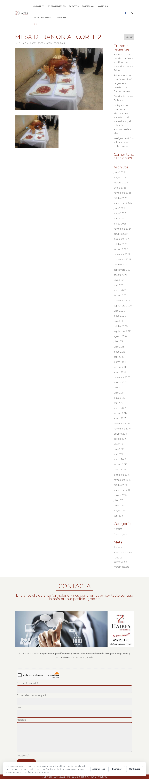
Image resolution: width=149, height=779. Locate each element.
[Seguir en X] (132, 12)
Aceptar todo (98, 769)
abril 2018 (119, 356)
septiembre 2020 (123, 305)
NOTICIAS (103, 6)
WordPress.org (121, 566)
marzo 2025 (120, 223)
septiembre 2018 (122, 331)
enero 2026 (120, 187)
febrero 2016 (120, 464)
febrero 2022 (121, 249)
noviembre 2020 (122, 300)
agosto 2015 (120, 495)
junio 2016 (119, 449)
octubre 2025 (121, 198)
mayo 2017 (119, 397)
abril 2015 (119, 515)
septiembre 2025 (123, 203)
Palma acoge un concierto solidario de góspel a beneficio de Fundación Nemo (123, 83)
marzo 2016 (120, 459)
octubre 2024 (121, 233)
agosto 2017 (120, 382)
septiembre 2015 (122, 490)
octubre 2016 (120, 433)
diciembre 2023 (122, 238)
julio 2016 (118, 443)
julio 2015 (118, 500)
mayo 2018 (119, 351)
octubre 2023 (121, 244)
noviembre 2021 (122, 259)
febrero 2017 (120, 413)
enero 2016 (120, 469)
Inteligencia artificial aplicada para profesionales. (124, 142)
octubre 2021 (121, 264)
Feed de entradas (123, 552)
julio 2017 (118, 387)
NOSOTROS (38, 6)
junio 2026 (119, 172)
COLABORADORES (41, 17)
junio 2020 (119, 310)
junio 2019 (119, 321)
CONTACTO (60, 17)
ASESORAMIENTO (57, 6)
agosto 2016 (120, 438)
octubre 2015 (120, 484)
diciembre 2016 (122, 423)
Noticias (118, 528)
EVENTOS (74, 6)
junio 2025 (119, 208)
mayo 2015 (119, 510)
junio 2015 (119, 505)
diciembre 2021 (122, 254)
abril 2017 (119, 403)
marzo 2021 (120, 290)
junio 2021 (119, 279)
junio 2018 (119, 346)
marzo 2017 (120, 408)
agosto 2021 (120, 274)
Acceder (118, 547)
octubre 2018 (121, 326)
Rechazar (116, 769)
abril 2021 (119, 285)
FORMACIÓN (88, 6)
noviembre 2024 (122, 228)
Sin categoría (120, 534)
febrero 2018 (120, 367)
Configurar (134, 769)
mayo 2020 (120, 315)
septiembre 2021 (122, 269)
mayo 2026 (120, 177)
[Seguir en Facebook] (125, 12)
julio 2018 (119, 341)
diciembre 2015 (122, 474)
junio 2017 (119, 392)
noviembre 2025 (122, 192)
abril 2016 (119, 454)
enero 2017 (120, 418)
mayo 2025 (120, 213)
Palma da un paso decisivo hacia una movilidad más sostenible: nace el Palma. (123, 62)
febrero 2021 (120, 295)
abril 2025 (119, 218)
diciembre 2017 (122, 377)
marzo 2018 (120, 361)
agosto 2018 (120, 336)
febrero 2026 (121, 182)
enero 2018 (120, 372)
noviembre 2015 (122, 479)
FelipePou (23, 43)
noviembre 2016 (122, 428)
